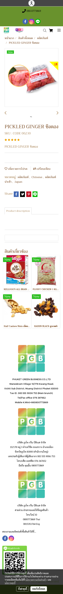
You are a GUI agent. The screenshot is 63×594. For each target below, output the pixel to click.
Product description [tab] (18, 211)
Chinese (37, 177)
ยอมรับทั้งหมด (38, 588)
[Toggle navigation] (59, 30)
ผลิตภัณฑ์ (23, 177)
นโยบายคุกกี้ (10, 583)
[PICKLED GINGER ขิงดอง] (31, 77)
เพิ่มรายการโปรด (17, 168)
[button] (44, 30)
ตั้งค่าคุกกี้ (22, 588)
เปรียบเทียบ (43, 168)
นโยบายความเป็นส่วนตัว (36, 579)
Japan (18, 181)
